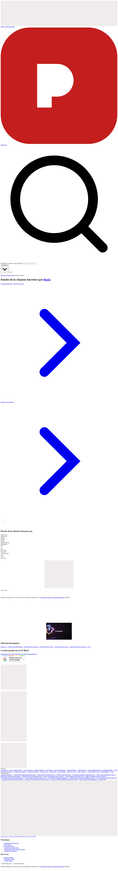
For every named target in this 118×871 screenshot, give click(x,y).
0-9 (35, 836)
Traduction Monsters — (11, 775)
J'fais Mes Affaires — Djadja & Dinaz (22, 647)
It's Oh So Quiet (22, 654)
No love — (48, 771)
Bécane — (44, 770)
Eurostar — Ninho (38, 647)
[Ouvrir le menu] (11, 272)
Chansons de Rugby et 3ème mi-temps (14, 849)
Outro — (89, 770)
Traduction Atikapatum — (19, 776)
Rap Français (7, 844)
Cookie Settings (8, 860)
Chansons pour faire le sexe (11, 843)
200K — (53, 770)
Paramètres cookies (9, 859)
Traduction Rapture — (96, 779)
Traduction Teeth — (73, 775)
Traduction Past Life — (22, 778)
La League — (26, 771)
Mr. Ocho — (99, 771)
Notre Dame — (9, 770)
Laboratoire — (65, 770)
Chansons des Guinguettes (11, 848)
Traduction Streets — (40, 776)
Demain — (65, 771)
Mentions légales (8, 857)
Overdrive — (12, 771)
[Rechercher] (10, 272)
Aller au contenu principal (8, 26)
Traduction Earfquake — (23, 779)
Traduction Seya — (53, 775)
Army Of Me (14, 654)
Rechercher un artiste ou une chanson (11, 263)
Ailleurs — (102, 770)
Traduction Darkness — (65, 778)
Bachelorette (4, 654)
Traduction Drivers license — (33, 775)
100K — (23, 770)
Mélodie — (109, 771)
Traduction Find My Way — (79, 776)
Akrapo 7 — (87, 771)
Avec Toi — (76, 771)
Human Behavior (32, 654)
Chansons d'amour (9, 846)
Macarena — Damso (6, 647)
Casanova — (33, 770)
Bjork (47, 279)
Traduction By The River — (48, 779)
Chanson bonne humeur (10, 851)
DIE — (57, 771)
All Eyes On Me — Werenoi (52, 647)
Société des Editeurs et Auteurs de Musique (52, 597)
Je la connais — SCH (85, 647)
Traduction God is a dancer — (59, 776)
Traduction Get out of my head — (73, 779)
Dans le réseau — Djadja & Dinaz (69, 647)
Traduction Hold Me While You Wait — (89, 778)
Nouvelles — (38, 771)
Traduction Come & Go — (44, 778)
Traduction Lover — (94, 775)
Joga (9, 654)
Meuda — (77, 770)
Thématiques (5, 265)
